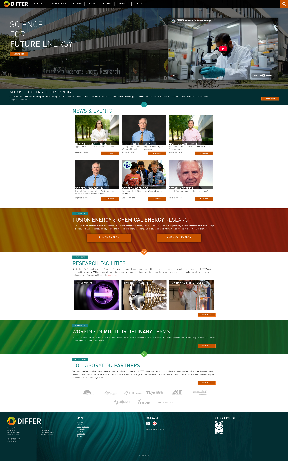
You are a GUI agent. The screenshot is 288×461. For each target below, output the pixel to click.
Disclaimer (80, 422)
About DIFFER (19, 54)
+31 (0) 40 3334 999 (13, 439)
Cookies (79, 424)
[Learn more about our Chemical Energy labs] (191, 295)
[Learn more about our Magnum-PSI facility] (96, 295)
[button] (109, 238)
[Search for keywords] (284, 5)
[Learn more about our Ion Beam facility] (144, 295)
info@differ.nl (11, 441)
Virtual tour (81, 431)
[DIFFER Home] (16, 2)
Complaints (81, 434)
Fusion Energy (109, 237)
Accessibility (81, 429)
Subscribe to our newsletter (155, 429)
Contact (79, 436)
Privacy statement (83, 427)
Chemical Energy (179, 237)
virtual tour (113, 275)
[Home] (24, 421)
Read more (270, 98)
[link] (148, 423)
